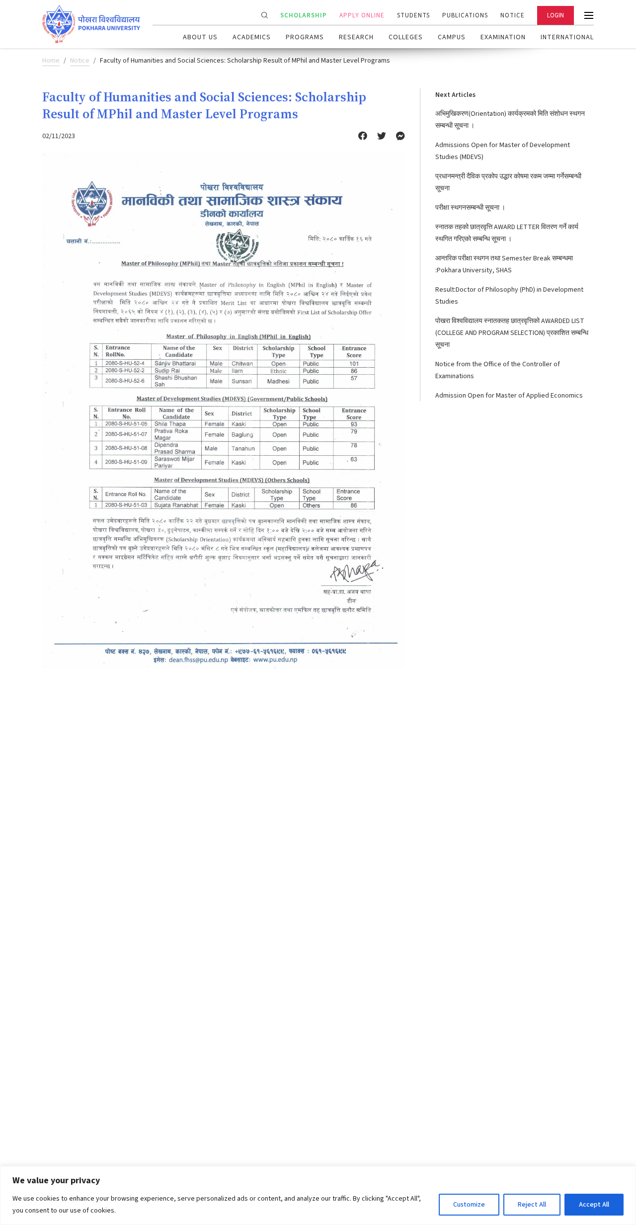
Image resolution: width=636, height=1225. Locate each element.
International (567, 37)
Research (356, 37)
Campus (452, 37)
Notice (512, 15)
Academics (252, 37)
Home (51, 61)
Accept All (594, 1205)
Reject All (532, 1205)
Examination (503, 37)
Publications (465, 15)
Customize (469, 1205)
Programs (305, 37)
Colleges (406, 37)
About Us (200, 37)
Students (413, 15)
